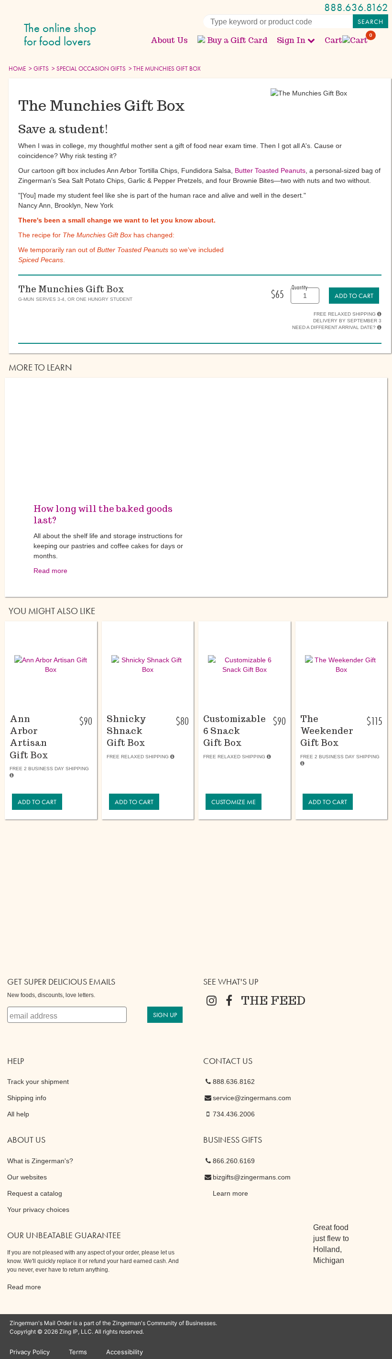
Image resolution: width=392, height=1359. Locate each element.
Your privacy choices (38, 1209)
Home (17, 68)
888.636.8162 (356, 7)
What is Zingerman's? (40, 1161)
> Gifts (38, 68)
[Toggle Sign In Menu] (311, 40)
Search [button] (370, 21)
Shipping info (26, 1098)
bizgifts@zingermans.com (252, 1177)
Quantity (299, 287)
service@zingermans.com (252, 1098)
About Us (169, 40)
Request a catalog (34, 1193)
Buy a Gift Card (237, 40)
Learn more (230, 1193)
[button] (51, 664)
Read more (50, 570)
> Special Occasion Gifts (88, 68)
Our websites (27, 1177)
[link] (354, 295)
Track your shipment (38, 1081)
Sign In (291, 40)
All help (18, 1114)
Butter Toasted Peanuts (270, 170)
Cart (347, 40)
